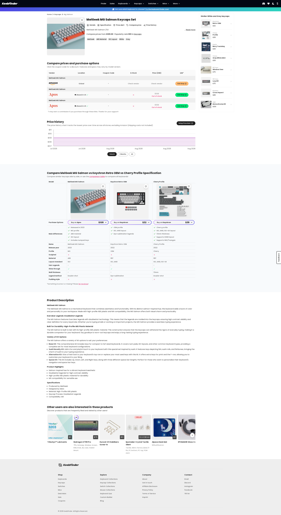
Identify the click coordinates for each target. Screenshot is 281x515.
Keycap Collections (108, 483)
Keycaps (138, 3)
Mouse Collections (107, 490)
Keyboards (123, 3)
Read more (190, 29)
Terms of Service (149, 493)
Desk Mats (62, 493)
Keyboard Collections (109, 479)
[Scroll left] (50, 435)
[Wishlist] (268, 3)
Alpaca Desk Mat (159, 442)
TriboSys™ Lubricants (57, 442)
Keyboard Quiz (106, 493)
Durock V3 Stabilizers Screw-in (109, 443)
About (144, 479)
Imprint (145, 497)
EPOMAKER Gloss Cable (188, 442)
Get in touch (147, 483)
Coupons (61, 501)
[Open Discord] (263, 3)
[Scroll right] (192, 435)
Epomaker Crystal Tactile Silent (137, 443)
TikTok (187, 493)
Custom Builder (106, 497)
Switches (152, 3)
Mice (165, 3)
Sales (112, 3)
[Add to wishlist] (82, 20)
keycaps (57, 14)
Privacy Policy (147, 490)
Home (49, 14)
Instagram (188, 486)
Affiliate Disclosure (149, 486)
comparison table (97, 176)
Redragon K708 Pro (82, 442)
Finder (103, 3)
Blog (102, 501)
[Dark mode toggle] (273, 3)
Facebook (188, 490)
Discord (187, 483)
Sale (59, 497)
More (175, 3)
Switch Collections (107, 486)
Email (186, 479)
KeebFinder (9, 3)
